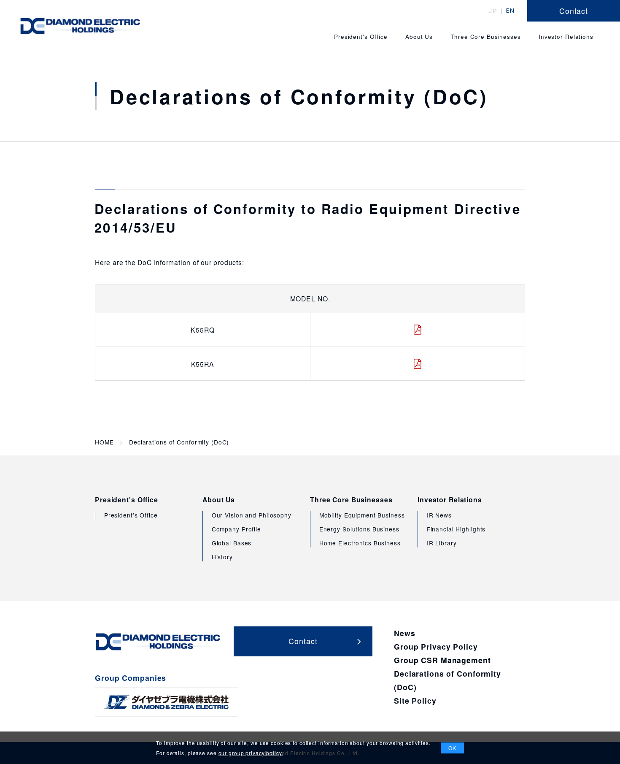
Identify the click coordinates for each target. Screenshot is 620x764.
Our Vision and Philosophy (251, 515)
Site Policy (415, 700)
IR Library (442, 543)
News (404, 633)
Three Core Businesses (351, 499)
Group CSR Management (442, 660)
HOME (104, 442)
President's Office (126, 499)
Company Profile (236, 529)
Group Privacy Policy (436, 646)
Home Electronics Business (360, 543)
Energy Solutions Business (359, 529)
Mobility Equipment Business (362, 515)
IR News (439, 515)
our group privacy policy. (250, 752)
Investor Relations (450, 499)
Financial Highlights (456, 529)
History (222, 557)
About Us (218, 499)
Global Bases (232, 543)
